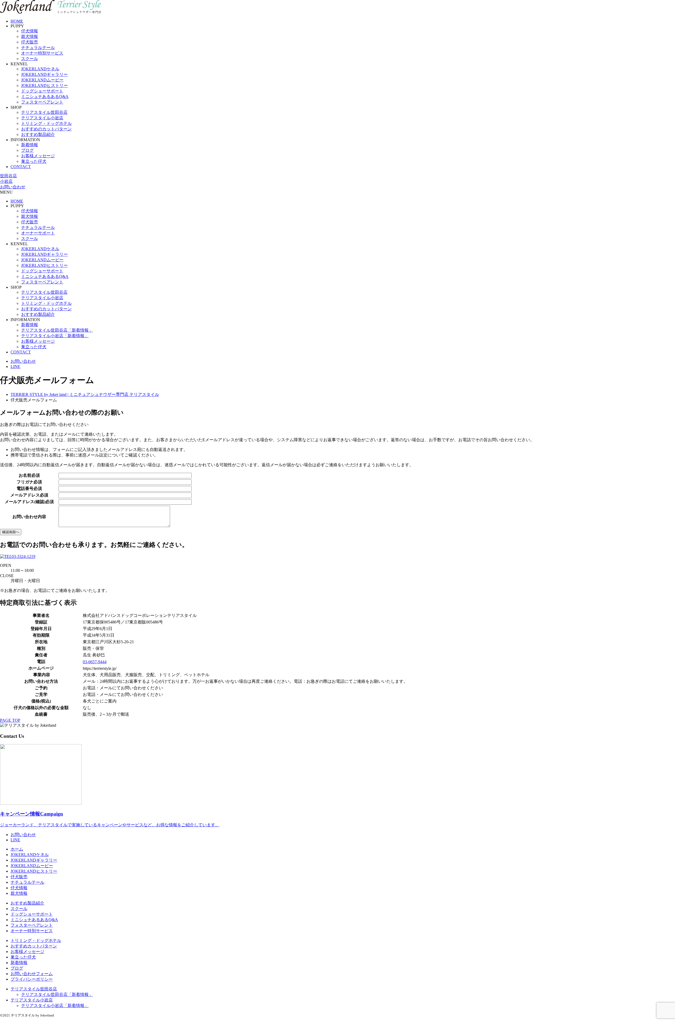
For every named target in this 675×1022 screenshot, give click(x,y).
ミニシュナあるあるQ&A (45, 96)
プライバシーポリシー (32, 979)
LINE (15, 366)
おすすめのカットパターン (46, 129)
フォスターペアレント (42, 102)
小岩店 (6, 181)
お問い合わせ (12, 187)
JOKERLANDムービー (42, 80)
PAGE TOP (10, 720)
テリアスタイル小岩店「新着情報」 (55, 335)
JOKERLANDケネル (40, 69)
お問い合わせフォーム (32, 973)
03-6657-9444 (95, 662)
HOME (17, 21)
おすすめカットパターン (34, 946)
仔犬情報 (29, 31)
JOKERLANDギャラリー (44, 74)
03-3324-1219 (23, 556)
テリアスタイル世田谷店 (44, 112)
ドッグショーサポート (42, 91)
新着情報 (29, 145)
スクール (29, 58)
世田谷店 (8, 176)
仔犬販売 (29, 42)
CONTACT (21, 166)
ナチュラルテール (38, 47)
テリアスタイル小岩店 (42, 118)
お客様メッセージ (38, 156)
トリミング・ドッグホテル (46, 123)
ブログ (27, 150)
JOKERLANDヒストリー (44, 85)
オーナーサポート (38, 233)
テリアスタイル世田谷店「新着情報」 (57, 330)
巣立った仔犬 (33, 161)
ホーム (17, 849)
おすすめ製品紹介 (38, 134)
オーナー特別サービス (42, 53)
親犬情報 (29, 36)
